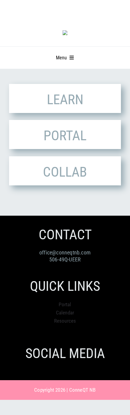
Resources (65, 321)
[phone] (60, 12)
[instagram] (38, 12)
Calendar (65, 313)
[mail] (49, 12)
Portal (65, 304)
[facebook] (27, 12)
